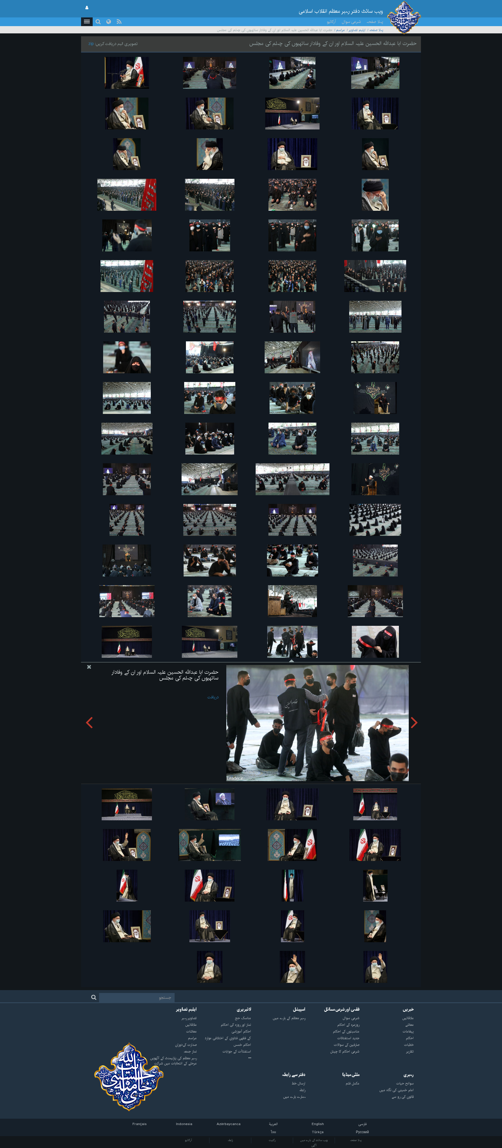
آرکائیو (331, 21)
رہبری (409, 1075)
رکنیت (272, 1140)
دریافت (212, 697)
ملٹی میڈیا (350, 1075)
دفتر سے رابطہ (293, 1075)
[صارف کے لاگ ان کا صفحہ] (87, 7)
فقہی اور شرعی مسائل (341, 1009)
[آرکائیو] (224, 1058)
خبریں (408, 1009)
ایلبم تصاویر (357, 30)
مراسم (340, 30)
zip (91, 43)
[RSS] (119, 21)
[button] (87, 21)
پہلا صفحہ (375, 21)
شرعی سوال (351, 21)
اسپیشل (299, 1009)
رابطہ (230, 1140)
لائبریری (244, 1009)
